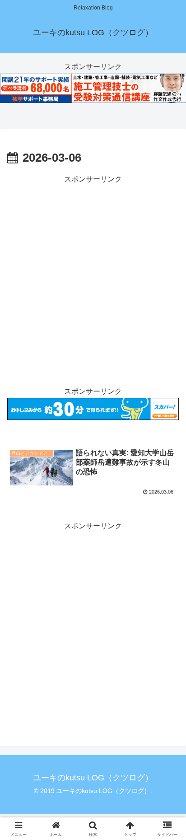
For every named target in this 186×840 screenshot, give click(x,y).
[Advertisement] (93, 279)
